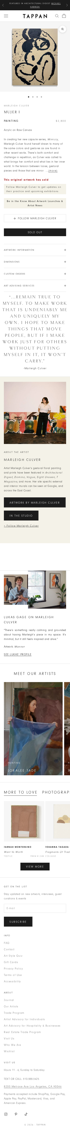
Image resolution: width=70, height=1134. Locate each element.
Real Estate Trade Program (22, 1032)
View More (35, 866)
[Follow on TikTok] (26, 1114)
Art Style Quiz (13, 955)
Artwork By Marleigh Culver (35, 502)
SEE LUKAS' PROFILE (18, 654)
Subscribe (18, 921)
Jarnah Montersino (18, 847)
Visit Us (9, 1038)
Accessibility (12, 981)
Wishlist (9, 1051)
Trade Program (14, 1013)
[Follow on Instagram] (6, 1114)
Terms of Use (13, 975)
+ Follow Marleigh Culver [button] (21, 525)
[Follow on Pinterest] (16, 1114)
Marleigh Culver (16, 105)
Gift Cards (11, 962)
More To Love (21, 792)
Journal (9, 1000)
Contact (9, 949)
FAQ (7, 943)
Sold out (35, 232)
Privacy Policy (13, 968)
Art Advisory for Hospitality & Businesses (32, 1025)
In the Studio (21, 515)
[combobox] (57, 16)
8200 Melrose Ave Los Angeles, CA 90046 (33, 1086)
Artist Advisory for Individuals (24, 1019)
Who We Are (12, 1045)
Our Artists (11, 1006)
